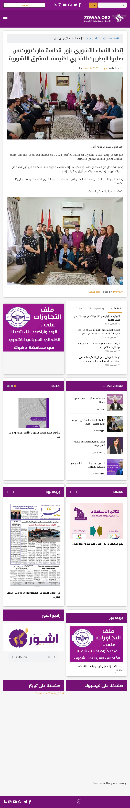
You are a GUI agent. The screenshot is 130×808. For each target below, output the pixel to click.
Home (112, 38)
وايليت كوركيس (99, 452)
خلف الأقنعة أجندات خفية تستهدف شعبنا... (88, 400)
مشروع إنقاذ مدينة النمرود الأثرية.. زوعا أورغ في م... (34, 434)
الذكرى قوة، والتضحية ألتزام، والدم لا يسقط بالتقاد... (88, 465)
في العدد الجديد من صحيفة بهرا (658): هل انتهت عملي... (33, 594)
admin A (87, 68)
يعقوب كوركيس (98, 474)
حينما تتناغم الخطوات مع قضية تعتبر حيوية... (89, 443)
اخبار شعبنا (91, 38)
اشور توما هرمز (99, 430)
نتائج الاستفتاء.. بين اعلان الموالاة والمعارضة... (97, 543)
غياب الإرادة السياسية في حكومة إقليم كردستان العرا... (88, 422)
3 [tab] (8, 386)
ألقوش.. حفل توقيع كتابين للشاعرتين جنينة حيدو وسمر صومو (97, 318)
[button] (24, 5)
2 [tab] (12, 386)
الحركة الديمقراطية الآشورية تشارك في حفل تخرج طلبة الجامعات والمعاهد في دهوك (98, 331)
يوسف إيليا (101, 409)
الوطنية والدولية (96, 308)
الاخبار (102, 38)
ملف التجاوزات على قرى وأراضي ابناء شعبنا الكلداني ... (99, 668)
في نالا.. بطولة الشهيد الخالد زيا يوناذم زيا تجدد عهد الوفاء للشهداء (97, 345)
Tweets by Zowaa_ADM (49, 693)
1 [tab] (15, 386)
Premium (118, 291)
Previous (76, 491)
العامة (79, 308)
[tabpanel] (33, 420)
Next (71, 491)
